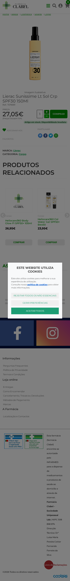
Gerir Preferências (35, 302)
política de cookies (37, 284)
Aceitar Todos (35, 310)
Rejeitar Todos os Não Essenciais (35, 295)
